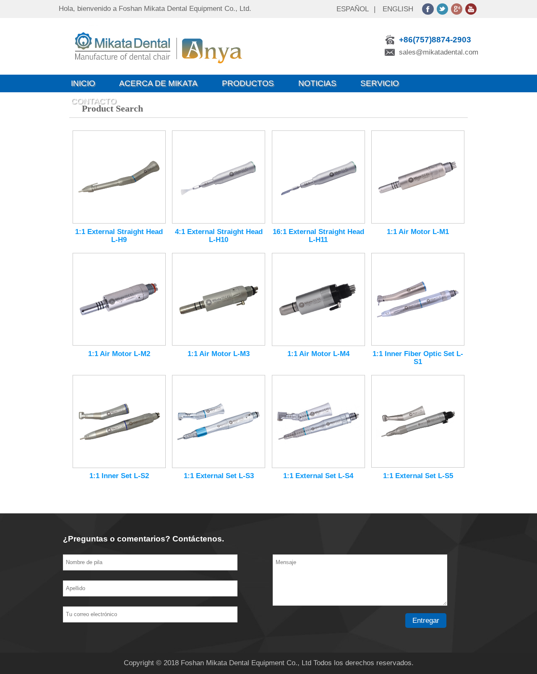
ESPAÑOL (352, 9)
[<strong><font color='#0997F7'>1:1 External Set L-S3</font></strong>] (218, 421)
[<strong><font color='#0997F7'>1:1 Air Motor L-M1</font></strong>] (417, 177)
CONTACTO (93, 100)
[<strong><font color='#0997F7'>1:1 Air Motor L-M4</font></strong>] (318, 299)
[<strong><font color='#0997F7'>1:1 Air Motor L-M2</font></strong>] (119, 299)
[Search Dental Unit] (170, 72)
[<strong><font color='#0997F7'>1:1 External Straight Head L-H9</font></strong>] (119, 177)
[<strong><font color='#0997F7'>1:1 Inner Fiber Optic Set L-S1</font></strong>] (417, 299)
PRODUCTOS (248, 83)
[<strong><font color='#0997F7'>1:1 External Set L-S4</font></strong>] (318, 421)
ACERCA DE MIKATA (158, 83)
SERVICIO (379, 83)
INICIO (83, 83)
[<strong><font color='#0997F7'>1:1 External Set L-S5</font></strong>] (417, 421)
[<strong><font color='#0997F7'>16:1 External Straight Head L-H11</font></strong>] (318, 177)
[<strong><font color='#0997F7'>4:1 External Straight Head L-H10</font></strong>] (218, 177)
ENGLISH (398, 9)
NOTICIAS (317, 83)
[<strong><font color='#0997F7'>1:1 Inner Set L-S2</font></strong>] (119, 421)
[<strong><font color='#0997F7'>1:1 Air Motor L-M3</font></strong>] (218, 299)
